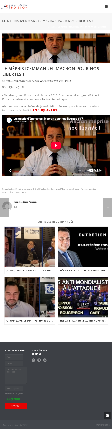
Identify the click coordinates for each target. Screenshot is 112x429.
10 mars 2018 (38, 80)
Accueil (52, 27)
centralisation (8, 189)
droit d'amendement (24, 189)
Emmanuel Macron (59, 189)
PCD (27, 192)
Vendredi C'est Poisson (60, 80)
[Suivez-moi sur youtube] (45, 360)
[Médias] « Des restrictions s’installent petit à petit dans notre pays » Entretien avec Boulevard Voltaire (84, 270)
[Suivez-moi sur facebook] (33, 360)
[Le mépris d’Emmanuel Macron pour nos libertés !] (56, 48)
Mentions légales (103, 425)
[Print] (24, 87)
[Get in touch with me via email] (15, 206)
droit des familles (42, 189)
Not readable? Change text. (14, 394)
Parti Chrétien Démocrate (13, 192)
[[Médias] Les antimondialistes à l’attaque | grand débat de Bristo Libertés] (83, 297)
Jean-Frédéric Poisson (16, 80)
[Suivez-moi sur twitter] (39, 360)
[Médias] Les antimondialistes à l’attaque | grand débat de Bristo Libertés (84, 321)
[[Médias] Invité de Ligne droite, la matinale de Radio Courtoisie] (30, 247)
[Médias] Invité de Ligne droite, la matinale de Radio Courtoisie (30, 270)
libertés (92, 189)
